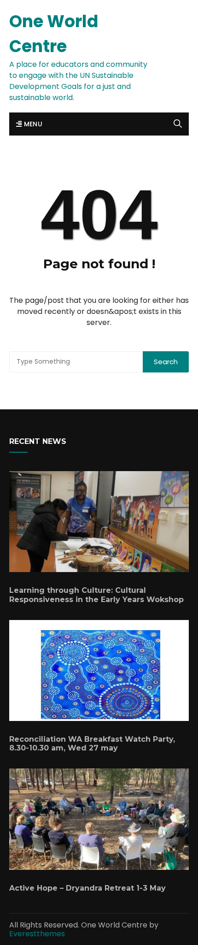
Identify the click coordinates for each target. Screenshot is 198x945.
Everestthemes (37, 933)
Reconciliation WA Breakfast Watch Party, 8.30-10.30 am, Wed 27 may (92, 743)
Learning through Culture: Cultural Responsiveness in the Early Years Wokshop (96, 594)
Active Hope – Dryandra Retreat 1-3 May (87, 888)
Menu (32, 124)
